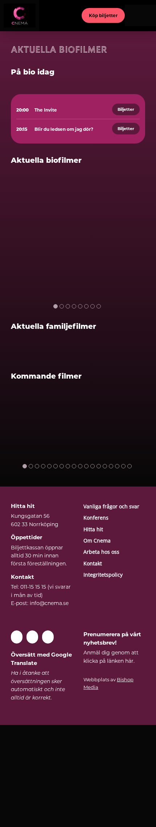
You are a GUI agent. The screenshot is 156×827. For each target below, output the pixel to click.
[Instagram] (48, 637)
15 (111, 466)
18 (129, 466)
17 (123, 466)
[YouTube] (32, 637)
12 (92, 466)
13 (99, 466)
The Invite (45, 110)
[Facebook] (16, 637)
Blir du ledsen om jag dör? (63, 129)
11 (86, 466)
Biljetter (126, 109)
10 (80, 466)
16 (117, 466)
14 (105, 466)
